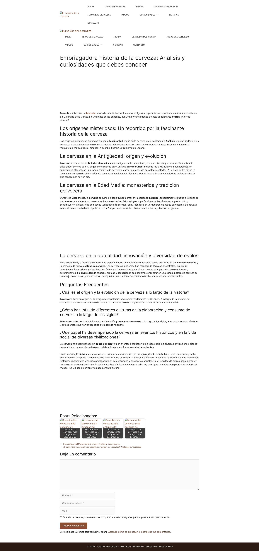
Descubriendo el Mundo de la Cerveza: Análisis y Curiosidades (91, 444)
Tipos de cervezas (114, 7)
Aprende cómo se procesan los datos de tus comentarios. (139, 531)
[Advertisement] (129, 91)
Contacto (93, 23)
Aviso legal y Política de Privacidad (135, 546)
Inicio (91, 7)
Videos (125, 15)
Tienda (139, 7)
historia (90, 113)
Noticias (174, 15)
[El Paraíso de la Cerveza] (75, 31)
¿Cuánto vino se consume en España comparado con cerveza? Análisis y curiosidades (102, 447)
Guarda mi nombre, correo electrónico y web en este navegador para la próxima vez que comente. (116, 517)
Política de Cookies (163, 546)
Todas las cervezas (99, 15)
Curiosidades (147, 15)
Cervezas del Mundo (166, 7)
